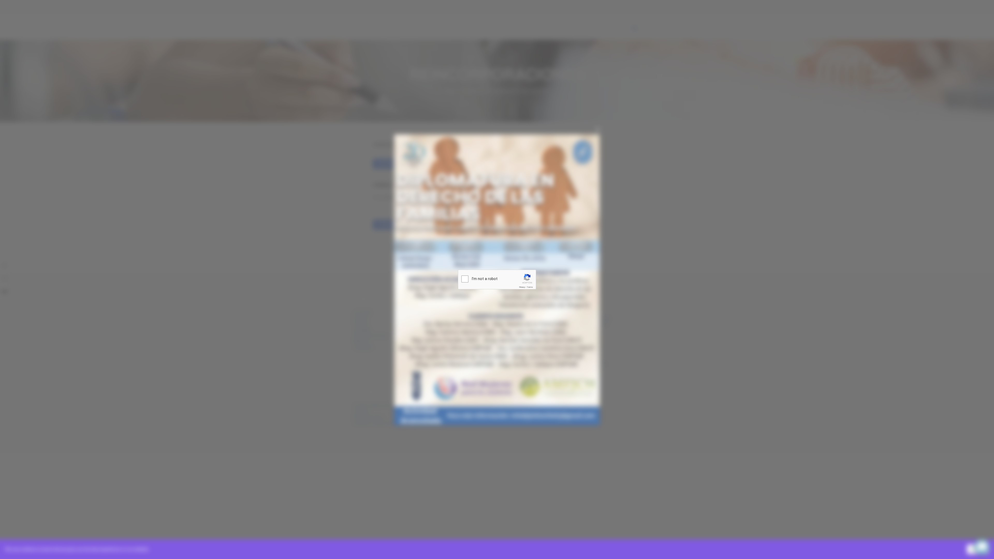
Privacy (522, 287)
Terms (530, 287)
